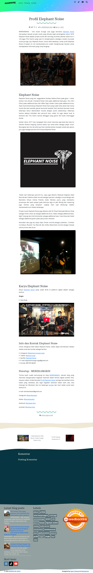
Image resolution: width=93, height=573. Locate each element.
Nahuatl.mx (85, 571)
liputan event (52, 522)
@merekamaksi (32, 395)
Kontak (33, 3)
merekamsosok (49, 529)
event (48, 519)
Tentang (27, 3)
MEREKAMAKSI (54, 375)
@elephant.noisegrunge (36, 353)
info (53, 519)
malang (36, 526)
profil (51, 415)
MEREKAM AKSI (14, 571)
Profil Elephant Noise (48, 380)
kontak (51, 385)
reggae (42, 536)
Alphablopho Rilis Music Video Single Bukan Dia (37, 438)
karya (42, 522)
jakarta (36, 523)
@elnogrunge (30, 356)
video (36, 540)
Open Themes (74, 571)
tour (53, 537)
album (36, 512)
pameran (53, 533)
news (35, 533)
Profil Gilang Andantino (56, 438)
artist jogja (45, 415)
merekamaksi (38, 529)
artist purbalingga (39, 519)
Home (21, 3)
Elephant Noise (68, 32)
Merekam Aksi (31, 403)
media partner (45, 526)
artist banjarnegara (41, 515)
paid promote (44, 533)
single (47, 536)
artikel (42, 512)
